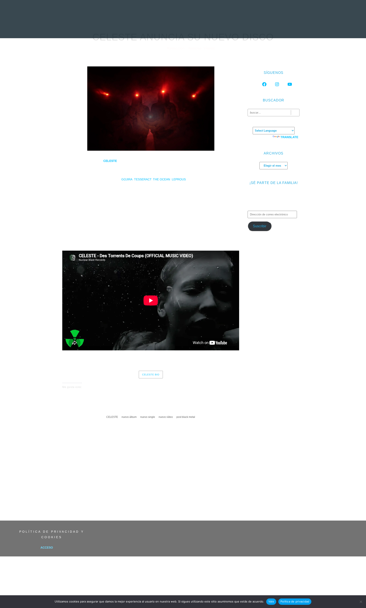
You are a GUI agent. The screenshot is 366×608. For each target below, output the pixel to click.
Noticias (112, 28)
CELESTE (112, 417)
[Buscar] (295, 112)
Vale (271, 601)
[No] (361, 602)
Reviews (132, 28)
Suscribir (259, 226)
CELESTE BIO (150, 374)
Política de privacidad (294, 601)
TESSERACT (142, 179)
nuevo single (147, 417)
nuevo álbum (129, 417)
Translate (289, 137)
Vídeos (227, 28)
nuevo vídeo (166, 417)
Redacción (176, 48)
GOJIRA (126, 179)
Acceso (46, 547)
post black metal (185, 417)
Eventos (247, 28)
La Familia (270, 28)
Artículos (206, 28)
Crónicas (182, 28)
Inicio (92, 28)
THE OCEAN (161, 179)
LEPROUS (179, 179)
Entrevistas (157, 28)
